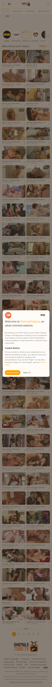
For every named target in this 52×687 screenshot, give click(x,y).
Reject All (26, 372)
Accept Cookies (13, 372)
